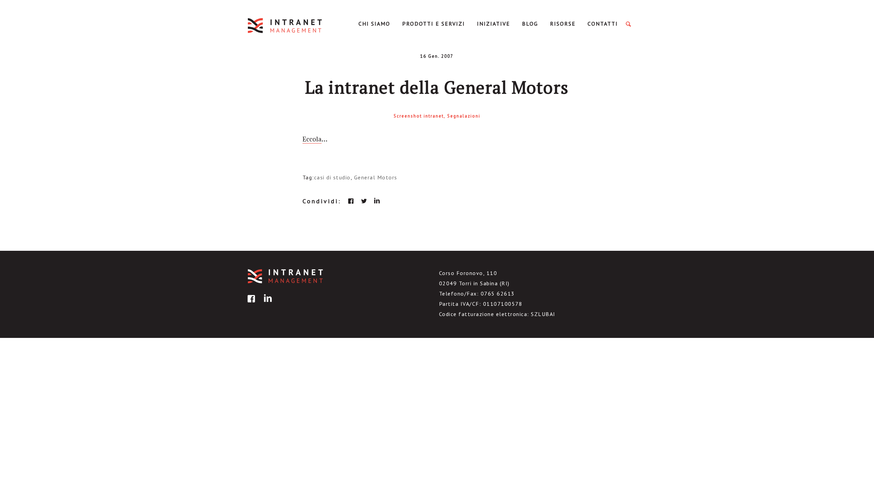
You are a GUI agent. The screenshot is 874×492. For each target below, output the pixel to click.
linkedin (377, 201)
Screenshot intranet (419, 116)
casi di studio (332, 177)
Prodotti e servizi (433, 23)
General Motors (375, 177)
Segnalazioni (463, 116)
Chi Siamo (374, 23)
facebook (351, 201)
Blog (530, 23)
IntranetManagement (285, 25)
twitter (364, 201)
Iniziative (493, 23)
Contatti (603, 23)
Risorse (563, 23)
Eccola (312, 139)
